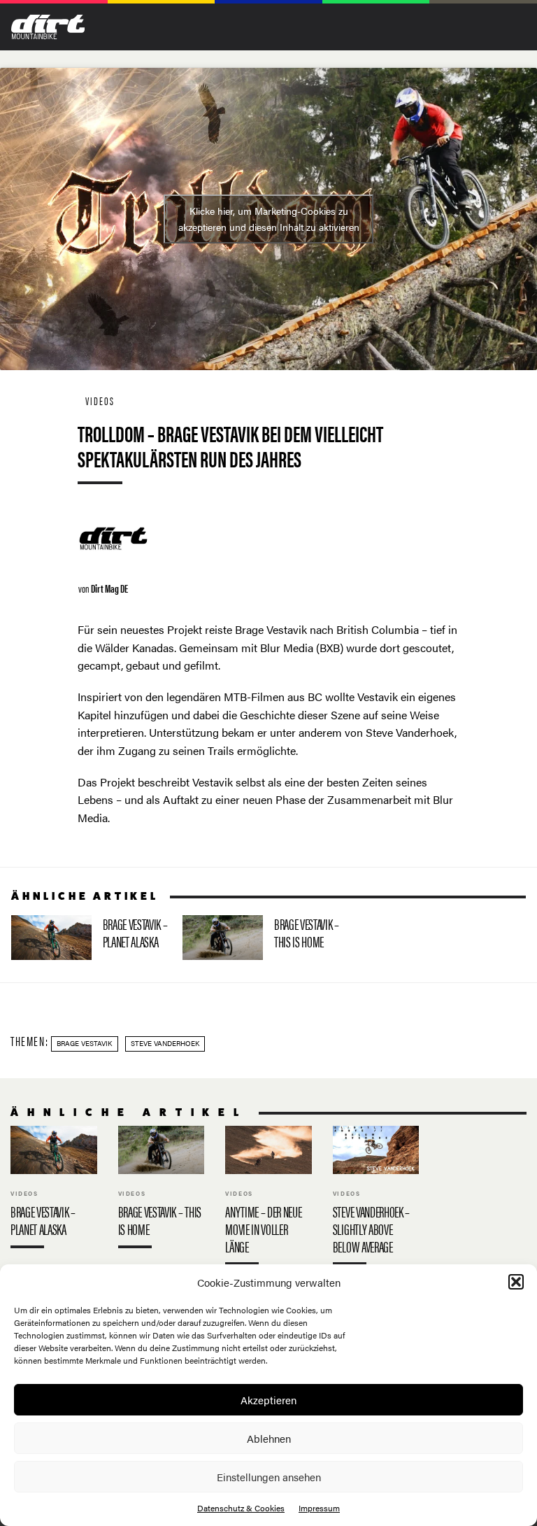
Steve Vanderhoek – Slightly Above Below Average (376, 1198)
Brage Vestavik (84, 1043)
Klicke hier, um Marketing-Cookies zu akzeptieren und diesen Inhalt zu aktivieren (268, 219)
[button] (516, 1282)
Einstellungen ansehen (269, 1476)
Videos (100, 401)
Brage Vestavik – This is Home (262, 937)
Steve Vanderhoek (165, 1043)
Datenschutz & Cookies (241, 1508)
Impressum (319, 1508)
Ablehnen (269, 1438)
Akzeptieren (268, 1399)
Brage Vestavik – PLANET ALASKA (91, 937)
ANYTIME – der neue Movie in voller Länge (268, 1198)
